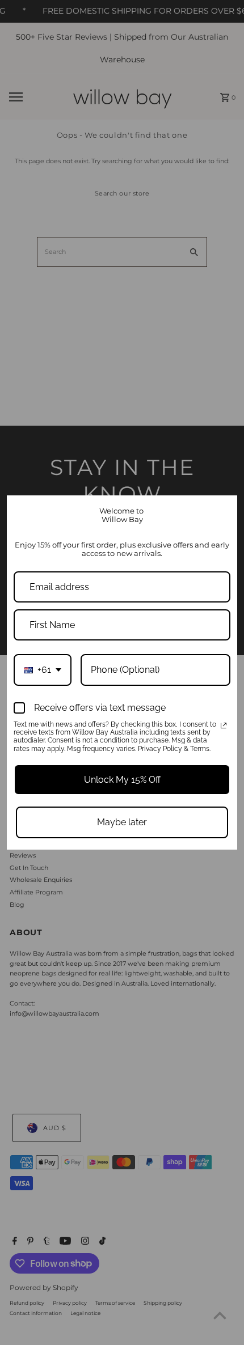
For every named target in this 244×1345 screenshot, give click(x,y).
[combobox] (42, 669)
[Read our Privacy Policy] (223, 725)
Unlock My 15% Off (122, 779)
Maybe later (122, 822)
